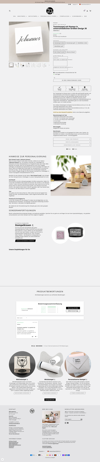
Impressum (11, 447)
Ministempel (22, 16)
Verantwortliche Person (72, 145)
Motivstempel (33, 16)
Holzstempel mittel (59, 43)
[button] (56, 33)
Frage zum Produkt (72, 139)
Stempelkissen (65, 16)
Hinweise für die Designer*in (63, 67)
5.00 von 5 (30, 308)
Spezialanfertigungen (46, 446)
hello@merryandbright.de (14, 423)
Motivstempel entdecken (22, 393)
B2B (85, 16)
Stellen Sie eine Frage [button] (73, 311)
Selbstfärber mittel (82, 43)
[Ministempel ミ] (50, 364)
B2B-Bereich (11, 446)
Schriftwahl (57, 55)
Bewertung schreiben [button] (73, 308)
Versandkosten (63, 36)
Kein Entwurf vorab (59, 52)
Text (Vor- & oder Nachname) (63, 59)
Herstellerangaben (72, 142)
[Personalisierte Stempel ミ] (78, 364)
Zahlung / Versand (13, 441)
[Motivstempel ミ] (22, 364)
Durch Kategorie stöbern (25, 240)
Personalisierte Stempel (49, 16)
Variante (56, 40)
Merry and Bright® (59, 24)
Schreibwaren (77, 16)
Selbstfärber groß (58, 46)
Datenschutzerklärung (13, 442)
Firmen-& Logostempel (47, 447)
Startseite (55, 22)
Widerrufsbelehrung (13, 443)
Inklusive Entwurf (70, 52)
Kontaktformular (12, 425)
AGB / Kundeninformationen (15, 444)
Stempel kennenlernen (77, 393)
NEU (14, 16)
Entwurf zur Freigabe (60, 49)
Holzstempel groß (70, 43)
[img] (20, 322)
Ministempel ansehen (50, 393)
